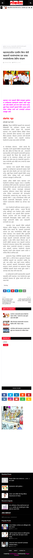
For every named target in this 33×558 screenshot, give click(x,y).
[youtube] (16, 399)
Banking (9, 46)
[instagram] (10, 399)
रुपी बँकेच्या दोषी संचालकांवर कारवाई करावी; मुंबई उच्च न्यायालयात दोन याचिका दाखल (20, 329)
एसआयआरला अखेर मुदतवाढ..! (16, 486)
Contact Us (22, 550)
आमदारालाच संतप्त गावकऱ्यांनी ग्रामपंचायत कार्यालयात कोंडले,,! (18, 543)
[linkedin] (16, 395)
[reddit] (22, 395)
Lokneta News (7, 62)
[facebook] (4, 395)
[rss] (28, 399)
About (15, 550)
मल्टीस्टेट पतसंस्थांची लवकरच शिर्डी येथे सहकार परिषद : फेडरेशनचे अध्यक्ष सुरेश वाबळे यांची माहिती (19, 315)
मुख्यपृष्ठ (4, 46)
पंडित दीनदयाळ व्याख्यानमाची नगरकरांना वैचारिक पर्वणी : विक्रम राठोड (19, 322)
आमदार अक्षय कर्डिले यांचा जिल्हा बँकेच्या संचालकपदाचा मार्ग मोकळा (18, 495)
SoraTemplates (13, 553)
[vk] (4, 399)
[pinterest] (28, 395)
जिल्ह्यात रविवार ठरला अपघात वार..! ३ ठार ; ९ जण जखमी (19, 479)
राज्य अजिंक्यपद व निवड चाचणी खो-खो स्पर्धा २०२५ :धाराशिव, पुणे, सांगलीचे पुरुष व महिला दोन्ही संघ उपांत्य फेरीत (19, 507)
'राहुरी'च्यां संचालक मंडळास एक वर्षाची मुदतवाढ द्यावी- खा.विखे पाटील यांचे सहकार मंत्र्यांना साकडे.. (19, 534)
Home (10, 550)
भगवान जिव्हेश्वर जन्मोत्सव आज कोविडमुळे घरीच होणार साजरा (19, 526)
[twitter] (10, 395)
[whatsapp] (22, 399)
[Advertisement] (16, 25)
